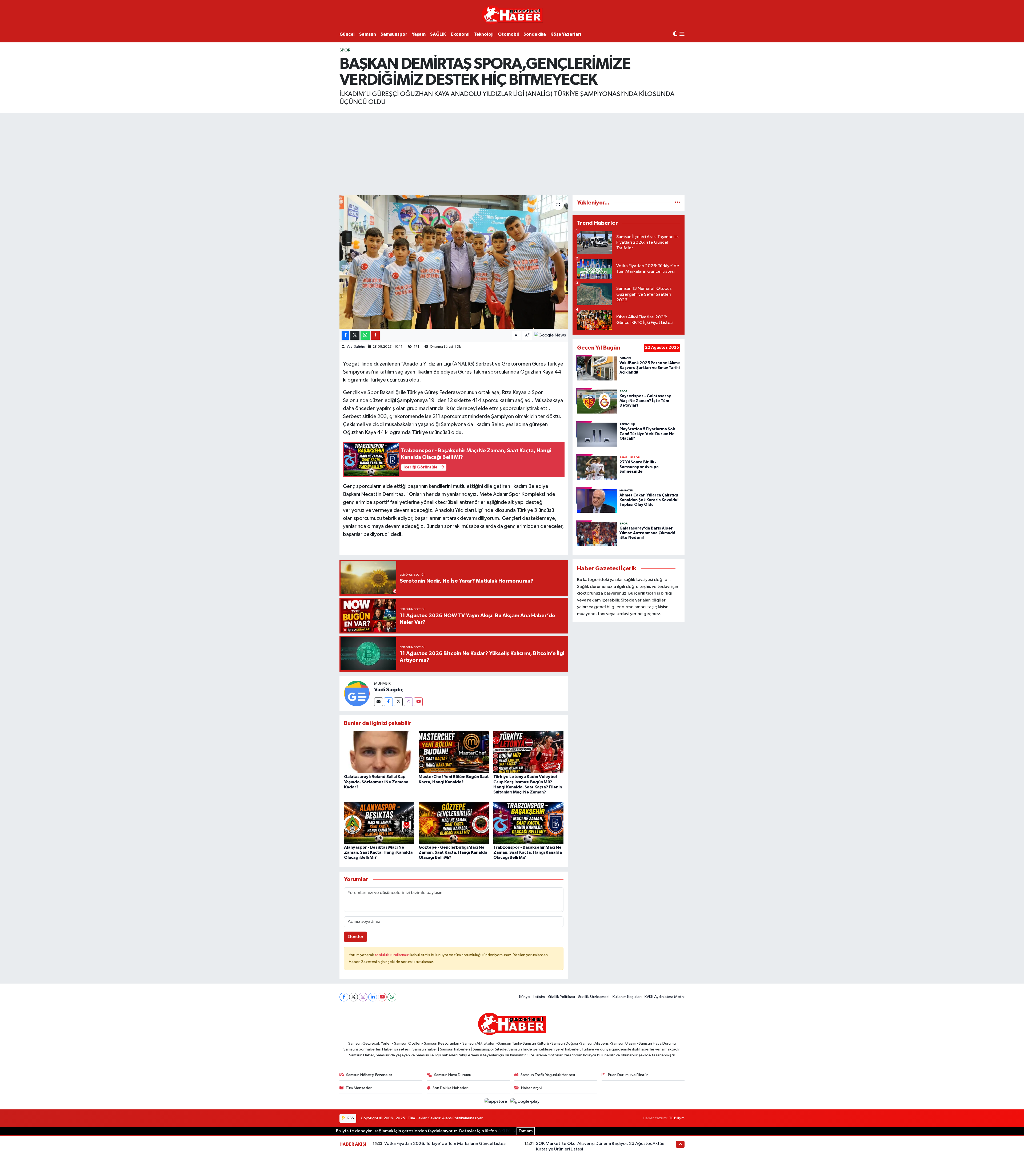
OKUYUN (507, 1131)
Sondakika (534, 34)
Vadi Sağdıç (356, 346)
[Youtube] (418, 701)
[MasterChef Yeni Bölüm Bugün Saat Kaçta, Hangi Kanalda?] (454, 752)
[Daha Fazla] (375, 335)
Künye (524, 997)
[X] (353, 997)
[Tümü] (677, 202)
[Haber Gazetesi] (512, 14)
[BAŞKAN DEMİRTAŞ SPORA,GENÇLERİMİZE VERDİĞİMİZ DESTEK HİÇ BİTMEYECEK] (453, 262)
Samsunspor (394, 34)
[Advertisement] (512, 153)
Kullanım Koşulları (627, 997)
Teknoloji (483, 34)
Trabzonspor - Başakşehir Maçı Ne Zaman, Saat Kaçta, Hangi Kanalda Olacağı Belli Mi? (527, 852)
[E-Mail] (378, 701)
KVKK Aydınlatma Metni (665, 997)
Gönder (355, 937)
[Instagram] (408, 701)
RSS (350, 1118)
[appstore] (496, 1101)
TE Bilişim (677, 1118)
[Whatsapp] (391, 997)
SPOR (344, 50)
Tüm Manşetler (359, 1088)
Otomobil (508, 34)
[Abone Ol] (550, 335)
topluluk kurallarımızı (392, 955)
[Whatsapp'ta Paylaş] (365, 335)
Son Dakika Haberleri (451, 1088)
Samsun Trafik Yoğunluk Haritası (548, 1075)
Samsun (367, 34)
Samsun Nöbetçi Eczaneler (369, 1075)
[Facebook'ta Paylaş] (345, 335)
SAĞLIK (438, 34)
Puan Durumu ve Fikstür (628, 1075)
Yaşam (419, 34)
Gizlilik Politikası (561, 997)
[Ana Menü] (682, 34)
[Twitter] (398, 701)
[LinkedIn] (372, 997)
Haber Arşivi (531, 1088)
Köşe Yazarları (565, 34)
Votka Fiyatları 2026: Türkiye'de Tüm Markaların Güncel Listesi (445, 1143)
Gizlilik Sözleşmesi (593, 997)
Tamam (525, 1131)
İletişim (539, 997)
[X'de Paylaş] (354, 335)
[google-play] (525, 1101)
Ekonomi (460, 34)
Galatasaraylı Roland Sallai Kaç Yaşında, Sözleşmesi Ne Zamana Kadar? (376, 782)
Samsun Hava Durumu (452, 1075)
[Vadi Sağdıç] (357, 693)
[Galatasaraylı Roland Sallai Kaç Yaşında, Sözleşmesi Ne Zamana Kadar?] (379, 752)
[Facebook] (388, 701)
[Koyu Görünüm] (675, 34)
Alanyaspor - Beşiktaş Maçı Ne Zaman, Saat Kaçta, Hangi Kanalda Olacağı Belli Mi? (378, 852)
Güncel (347, 34)
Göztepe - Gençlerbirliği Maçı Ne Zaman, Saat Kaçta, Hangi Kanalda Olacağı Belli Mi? (453, 852)
